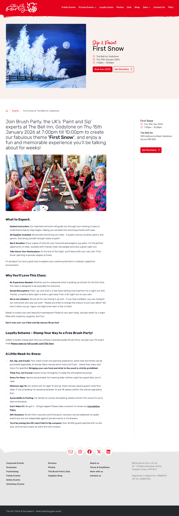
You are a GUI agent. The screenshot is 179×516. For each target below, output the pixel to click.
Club (129, 7)
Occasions (11, 467)
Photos (120, 7)
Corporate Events (15, 463)
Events (15, 111)
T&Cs (170, 7)
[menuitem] (69, 7)
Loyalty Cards (106, 7)
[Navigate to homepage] (34, 7)
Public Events (69, 7)
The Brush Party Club (59, 471)
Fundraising (12, 471)
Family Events (13, 475)
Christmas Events (15, 484)
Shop (137, 7)
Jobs (145, 7)
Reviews (52, 463)
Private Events (86, 7)
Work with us (96, 471)
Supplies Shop (55, 475)
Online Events (13, 480)
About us (94, 463)
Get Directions (122, 69)
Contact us (95, 475)
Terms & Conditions (100, 467)
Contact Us (159, 7)
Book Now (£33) (102, 69)
